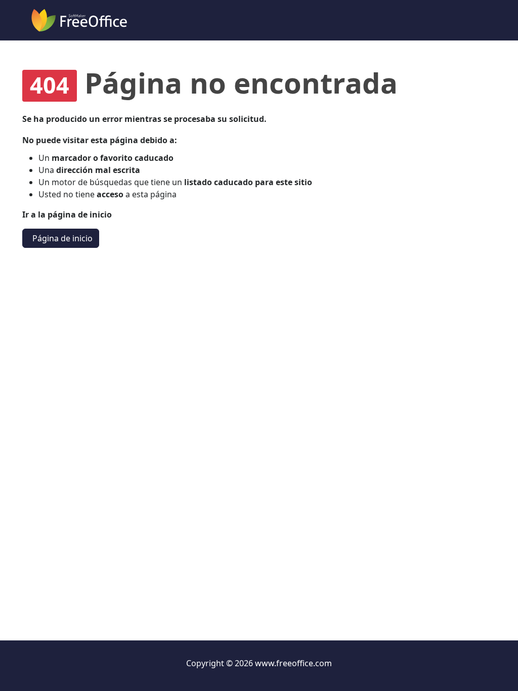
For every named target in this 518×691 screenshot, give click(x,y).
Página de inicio (62, 238)
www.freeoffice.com (293, 663)
